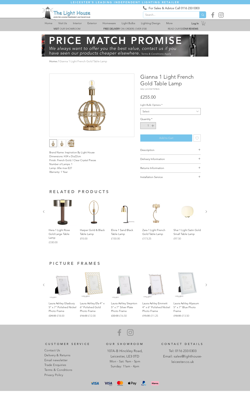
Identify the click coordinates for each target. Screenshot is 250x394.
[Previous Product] (44, 212)
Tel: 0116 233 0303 (182, 351)
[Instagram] (221, 15)
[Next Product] (206, 212)
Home (53, 61)
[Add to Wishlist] (197, 138)
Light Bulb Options (151, 104)
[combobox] (170, 111)
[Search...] (202, 15)
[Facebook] (212, 15)
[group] (125, 223)
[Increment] (153, 125)
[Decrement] (143, 125)
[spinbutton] (148, 125)
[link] (203, 23)
